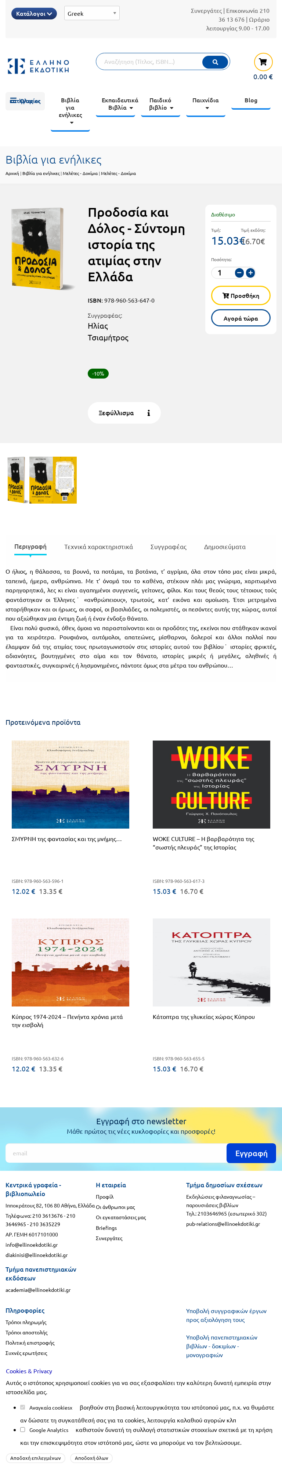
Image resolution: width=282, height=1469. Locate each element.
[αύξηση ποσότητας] (250, 272)
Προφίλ (104, 1196)
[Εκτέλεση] (215, 62)
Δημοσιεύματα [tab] (225, 546)
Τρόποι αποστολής (26, 1332)
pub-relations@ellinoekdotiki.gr (223, 1223)
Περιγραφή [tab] (30, 546)
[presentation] (30, 548)
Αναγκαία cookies (49, 1407)
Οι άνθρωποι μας (115, 1206)
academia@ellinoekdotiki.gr (38, 1289)
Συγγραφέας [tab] (169, 546)
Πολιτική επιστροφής (30, 1342)
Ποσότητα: (221, 259)
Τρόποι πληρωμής (26, 1322)
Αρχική (12, 173)
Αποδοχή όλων (91, 1458)
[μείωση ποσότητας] (239, 272)
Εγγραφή (251, 1153)
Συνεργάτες (206, 10)
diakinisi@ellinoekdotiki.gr (37, 1254)
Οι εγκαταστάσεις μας (121, 1217)
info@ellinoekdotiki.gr (32, 1244)
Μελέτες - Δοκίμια (81, 173)
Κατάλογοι (31, 13)
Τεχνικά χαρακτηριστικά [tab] (98, 546)
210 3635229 (45, 1224)
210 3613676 (47, 1215)
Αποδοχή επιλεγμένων (35, 1458)
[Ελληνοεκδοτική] (39, 66)
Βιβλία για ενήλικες (40, 173)
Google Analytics (48, 1429)
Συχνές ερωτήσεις (26, 1352)
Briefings (106, 1227)
